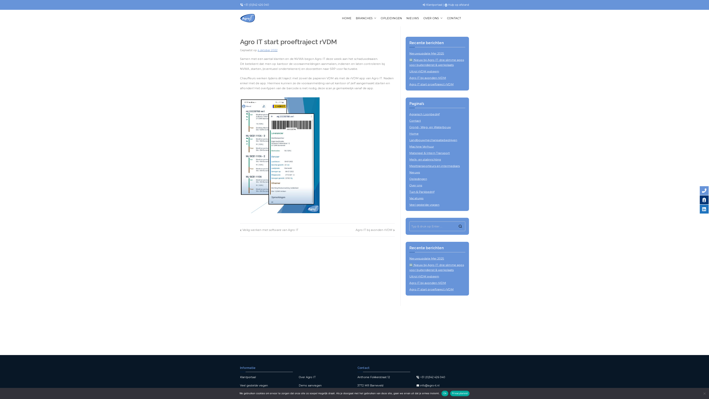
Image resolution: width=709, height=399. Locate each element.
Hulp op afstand (458, 4)
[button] (374, 18)
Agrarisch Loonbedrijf (424, 114)
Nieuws (414, 172)
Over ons (415, 185)
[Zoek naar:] (437, 226)
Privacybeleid (460, 393)
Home (414, 133)
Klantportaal (434, 4)
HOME (347, 18)
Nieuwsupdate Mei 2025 (426, 53)
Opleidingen (418, 179)
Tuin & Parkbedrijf (421, 192)
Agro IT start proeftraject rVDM (431, 84)
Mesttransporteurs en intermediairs (434, 166)
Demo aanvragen (310, 385)
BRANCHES (364, 18)
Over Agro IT (307, 377)
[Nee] (704, 393)
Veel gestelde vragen (424, 205)
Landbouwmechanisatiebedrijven (433, 140)
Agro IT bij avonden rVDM (374, 230)
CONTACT (454, 18)
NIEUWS (412, 18)
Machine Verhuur (421, 146)
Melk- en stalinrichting (425, 159)
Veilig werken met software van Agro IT (270, 230)
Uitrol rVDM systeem (424, 71)
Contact (415, 120)
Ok (445, 393)
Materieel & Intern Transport (429, 153)
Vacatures (416, 198)
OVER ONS (431, 18)
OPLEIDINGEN (391, 18)
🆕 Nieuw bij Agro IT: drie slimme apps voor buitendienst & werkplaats (436, 62)
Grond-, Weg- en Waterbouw (430, 127)
